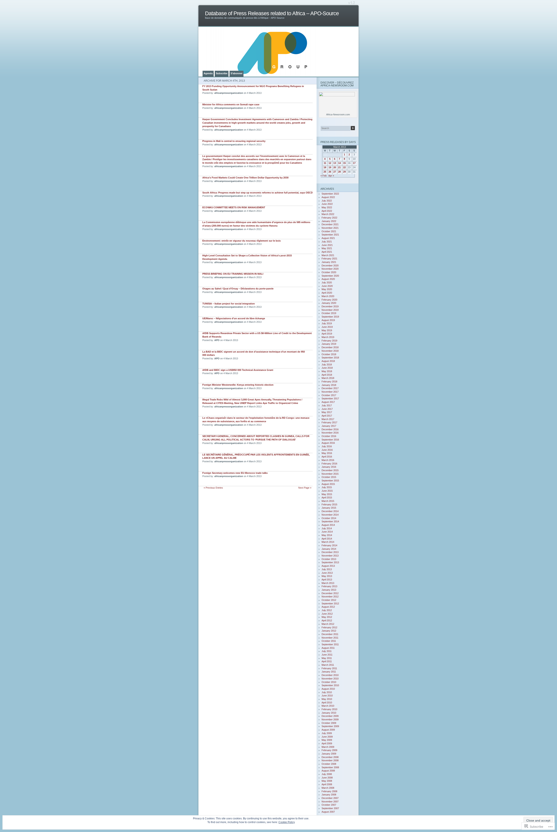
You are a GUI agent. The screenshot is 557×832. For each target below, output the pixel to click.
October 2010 (329, 682)
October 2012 (329, 600)
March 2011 (328, 665)
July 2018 (327, 364)
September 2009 (330, 726)
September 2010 (330, 685)
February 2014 (329, 545)
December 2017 (330, 388)
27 (334, 171)
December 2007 (330, 798)
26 (330, 171)
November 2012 (330, 596)
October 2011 (329, 641)
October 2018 (329, 354)
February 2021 (329, 258)
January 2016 (329, 467)
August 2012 (328, 606)
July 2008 (327, 774)
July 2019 (327, 323)
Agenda (208, 73)
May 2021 (327, 248)
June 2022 (327, 204)
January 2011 (329, 671)
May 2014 (327, 535)
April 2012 (327, 620)
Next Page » (304, 487)
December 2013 (330, 552)
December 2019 (330, 306)
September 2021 (330, 234)
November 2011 (330, 637)
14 (339, 163)
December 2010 (330, 675)
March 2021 (328, 255)
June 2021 (327, 245)
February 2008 (329, 791)
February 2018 (329, 381)
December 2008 (330, 757)
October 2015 (329, 477)
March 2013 (328, 583)
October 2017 (329, 395)
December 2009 (330, 716)
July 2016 (327, 446)
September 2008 (330, 767)
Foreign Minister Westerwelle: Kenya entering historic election (237, 384)
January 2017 (329, 426)
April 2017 (327, 415)
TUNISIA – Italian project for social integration (228, 303)
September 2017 (330, 398)
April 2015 (327, 497)
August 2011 (328, 648)
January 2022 (329, 221)
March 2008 (328, 788)
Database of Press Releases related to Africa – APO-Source (272, 13)
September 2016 (330, 439)
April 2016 (327, 456)
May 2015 (327, 494)
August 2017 (328, 402)
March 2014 (328, 542)
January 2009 (329, 753)
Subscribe (221, 73)
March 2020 (328, 296)
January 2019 (329, 344)
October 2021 (329, 231)
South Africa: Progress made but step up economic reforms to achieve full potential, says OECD (257, 192)
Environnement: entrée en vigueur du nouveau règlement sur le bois (241, 240)
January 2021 (329, 262)
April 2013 (327, 579)
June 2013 (327, 572)
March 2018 (328, 378)
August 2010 (328, 688)
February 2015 (329, 504)
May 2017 (327, 412)
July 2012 (327, 610)
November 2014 (330, 514)
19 (330, 167)
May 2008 (327, 781)
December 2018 (330, 347)
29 (344, 171)
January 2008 (329, 794)
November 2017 (330, 391)
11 (325, 163)
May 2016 (327, 453)
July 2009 (327, 733)
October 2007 (329, 804)
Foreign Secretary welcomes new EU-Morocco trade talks (235, 473)
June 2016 (327, 450)
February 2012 (329, 627)
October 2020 (329, 272)
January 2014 (329, 549)
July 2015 (327, 487)
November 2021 (330, 228)
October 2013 (329, 559)
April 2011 (327, 661)
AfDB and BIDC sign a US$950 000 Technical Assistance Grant (237, 370)
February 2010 (329, 709)
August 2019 (328, 320)
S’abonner (236, 73)
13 (334, 163)
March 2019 (328, 337)
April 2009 (327, 743)
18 (325, 167)
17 (354, 163)
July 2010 (327, 692)
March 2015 (328, 501)
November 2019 (330, 310)
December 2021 (330, 224)
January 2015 (329, 507)
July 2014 (327, 528)
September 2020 (330, 275)
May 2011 (327, 658)
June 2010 (327, 695)
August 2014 (328, 525)
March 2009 (328, 747)
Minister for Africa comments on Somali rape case (230, 104)
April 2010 (327, 702)
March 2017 (328, 419)
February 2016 (329, 463)
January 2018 (329, 385)
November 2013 (330, 555)
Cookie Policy (286, 822)
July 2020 (327, 282)
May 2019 (327, 330)
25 (325, 171)
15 (344, 163)
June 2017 (327, 409)
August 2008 (328, 770)
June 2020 (327, 286)
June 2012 (327, 613)
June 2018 (327, 367)
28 (339, 171)
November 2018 (330, 351)
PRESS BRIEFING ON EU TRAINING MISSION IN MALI (232, 273)
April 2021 (327, 251)
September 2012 (330, 603)
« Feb (323, 175)
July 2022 (327, 200)
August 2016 (328, 443)
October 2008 (329, 764)
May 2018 (327, 371)
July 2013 (327, 569)
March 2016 (328, 460)
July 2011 (327, 651)
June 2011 (327, 654)
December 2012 (330, 593)
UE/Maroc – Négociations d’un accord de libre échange (233, 318)
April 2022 (327, 211)
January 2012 (329, 630)
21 (339, 167)
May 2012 (327, 617)
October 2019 (329, 313)
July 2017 (327, 405)
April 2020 (327, 292)
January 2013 (329, 589)
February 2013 (329, 586)
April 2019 (327, 333)
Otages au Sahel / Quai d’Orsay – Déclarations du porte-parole (237, 288)
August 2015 (328, 484)
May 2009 (327, 740)
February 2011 (329, 668)
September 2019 (330, 316)
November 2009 (330, 719)
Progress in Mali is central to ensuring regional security (233, 141)
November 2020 (330, 268)
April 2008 (327, 784)
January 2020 (329, 303)
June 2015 (327, 490)
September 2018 (330, 357)
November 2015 (330, 473)
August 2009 (328, 729)
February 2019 (329, 340)
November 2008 (330, 760)
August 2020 (328, 279)
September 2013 (330, 562)
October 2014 (329, 518)
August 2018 (328, 361)
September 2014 (330, 521)
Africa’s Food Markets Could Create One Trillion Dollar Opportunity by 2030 (245, 177)
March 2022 (328, 214)
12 (330, 163)
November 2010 (330, 678)
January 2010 (329, 712)
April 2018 (327, 374)
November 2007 (330, 801)
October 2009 (329, 723)
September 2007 (330, 808)
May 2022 (327, 207)
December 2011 (330, 634)
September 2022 (330, 193)
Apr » (331, 175)
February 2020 (329, 299)
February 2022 (329, 217)
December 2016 (330, 429)
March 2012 (328, 624)
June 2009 (327, 736)
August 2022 (328, 197)
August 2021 (328, 238)
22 (344, 167)
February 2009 (329, 750)
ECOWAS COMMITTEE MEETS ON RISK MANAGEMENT (233, 207)
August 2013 (328, 566)
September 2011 (330, 644)
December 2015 (330, 470)
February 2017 (329, 422)
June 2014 (327, 531)
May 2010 (327, 699)
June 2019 (327, 327)
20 (334, 167)
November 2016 (330, 432)
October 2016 (329, 436)
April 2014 (327, 538)
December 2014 (330, 511)
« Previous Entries (213, 487)
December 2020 (330, 265)
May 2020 (327, 289)
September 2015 (330, 480)
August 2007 (328, 811)
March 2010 (328, 705)
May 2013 (327, 576)
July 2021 (327, 241)
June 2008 (327, 777)
